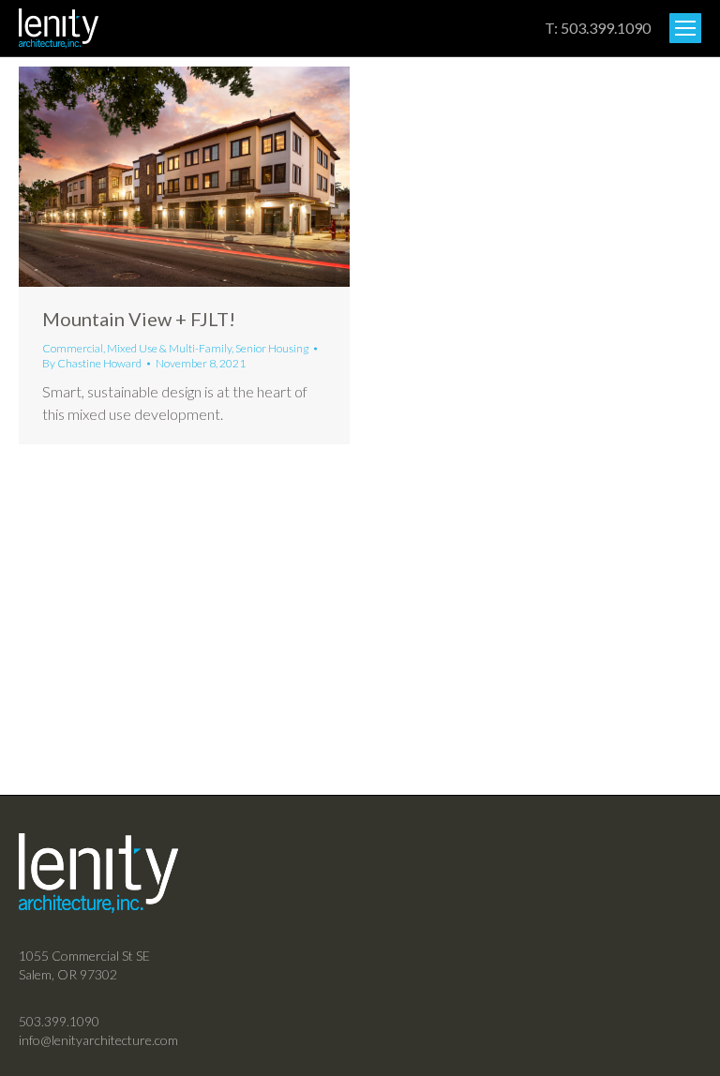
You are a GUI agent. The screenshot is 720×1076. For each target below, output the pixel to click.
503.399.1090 (59, 1021)
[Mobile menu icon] (685, 28)
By (92, 363)
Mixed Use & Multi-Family (169, 348)
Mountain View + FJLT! (138, 318)
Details (210, 176)
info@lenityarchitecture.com (98, 1040)
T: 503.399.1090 (598, 28)
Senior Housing (271, 348)
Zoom (159, 176)
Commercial (72, 348)
